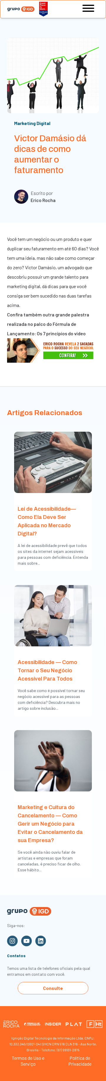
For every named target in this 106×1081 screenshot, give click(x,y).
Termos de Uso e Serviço (28, 1061)
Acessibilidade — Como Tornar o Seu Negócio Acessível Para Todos (47, 670)
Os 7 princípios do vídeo (61, 333)
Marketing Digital (32, 123)
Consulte (53, 988)
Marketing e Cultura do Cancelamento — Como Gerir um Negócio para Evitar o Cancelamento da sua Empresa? (50, 823)
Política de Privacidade (80, 1061)
